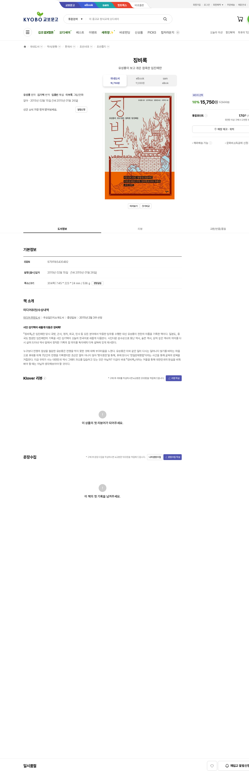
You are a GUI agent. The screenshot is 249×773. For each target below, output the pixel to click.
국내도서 (34, 46)
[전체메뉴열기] (27, 32)
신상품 (139, 32)
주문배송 (231, 4)
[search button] (165, 19)
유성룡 (26, 94)
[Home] (24, 46)
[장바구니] (240, 19)
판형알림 (98, 283)
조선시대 (84, 46)
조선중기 (101, 46)
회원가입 (197, 4)
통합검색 (72, 19)
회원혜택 (217, 4)
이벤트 (93, 32)
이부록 (69, 94)
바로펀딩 (124, 32)
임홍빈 (55, 94)
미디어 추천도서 (31, 317)
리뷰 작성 (175, 378)
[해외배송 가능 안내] (210, 143)
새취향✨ (107, 32)
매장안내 (242, 4)
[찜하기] (212, 766)
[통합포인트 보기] (206, 115)
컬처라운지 (167, 32)
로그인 (207, 4)
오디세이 (65, 32)
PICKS (152, 32)
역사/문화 (52, 46)
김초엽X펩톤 (46, 32)
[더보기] (178, 32)
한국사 (68, 46)
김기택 (40, 94)
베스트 (80, 32)
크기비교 (146, 206)
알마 (25, 100)
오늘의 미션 (216, 32)
